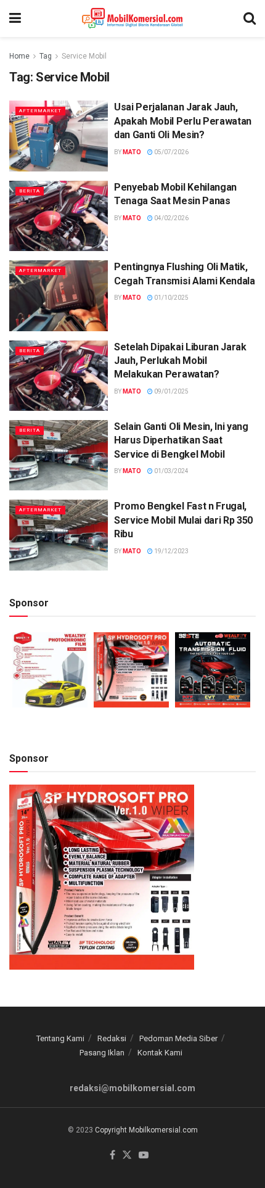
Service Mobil (84, 56)
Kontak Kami (159, 1052)
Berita (29, 191)
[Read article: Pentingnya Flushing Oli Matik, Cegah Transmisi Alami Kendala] (58, 295)
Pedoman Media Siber (178, 1038)
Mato (132, 152)
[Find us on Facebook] (112, 1156)
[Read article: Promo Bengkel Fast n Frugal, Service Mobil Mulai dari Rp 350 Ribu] (58, 535)
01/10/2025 (171, 297)
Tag (45, 56)
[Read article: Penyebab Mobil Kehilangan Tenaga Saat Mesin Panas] (58, 216)
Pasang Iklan (102, 1052)
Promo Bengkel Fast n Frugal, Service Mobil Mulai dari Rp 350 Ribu (183, 520)
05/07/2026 (171, 152)
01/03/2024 (171, 471)
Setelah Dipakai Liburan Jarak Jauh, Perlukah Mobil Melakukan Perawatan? (180, 361)
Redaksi (111, 1038)
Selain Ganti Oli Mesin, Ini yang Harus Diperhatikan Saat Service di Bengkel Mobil (181, 440)
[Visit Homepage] (132, 18)
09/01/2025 (171, 391)
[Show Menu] (15, 18)
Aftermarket (40, 110)
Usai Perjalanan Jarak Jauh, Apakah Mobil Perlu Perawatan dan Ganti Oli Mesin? (182, 121)
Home (19, 56)
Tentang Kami (60, 1038)
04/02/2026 (171, 218)
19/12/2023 (171, 551)
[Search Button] (249, 18)
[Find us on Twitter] (127, 1156)
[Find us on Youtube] (144, 1156)
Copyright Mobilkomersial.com (146, 1130)
